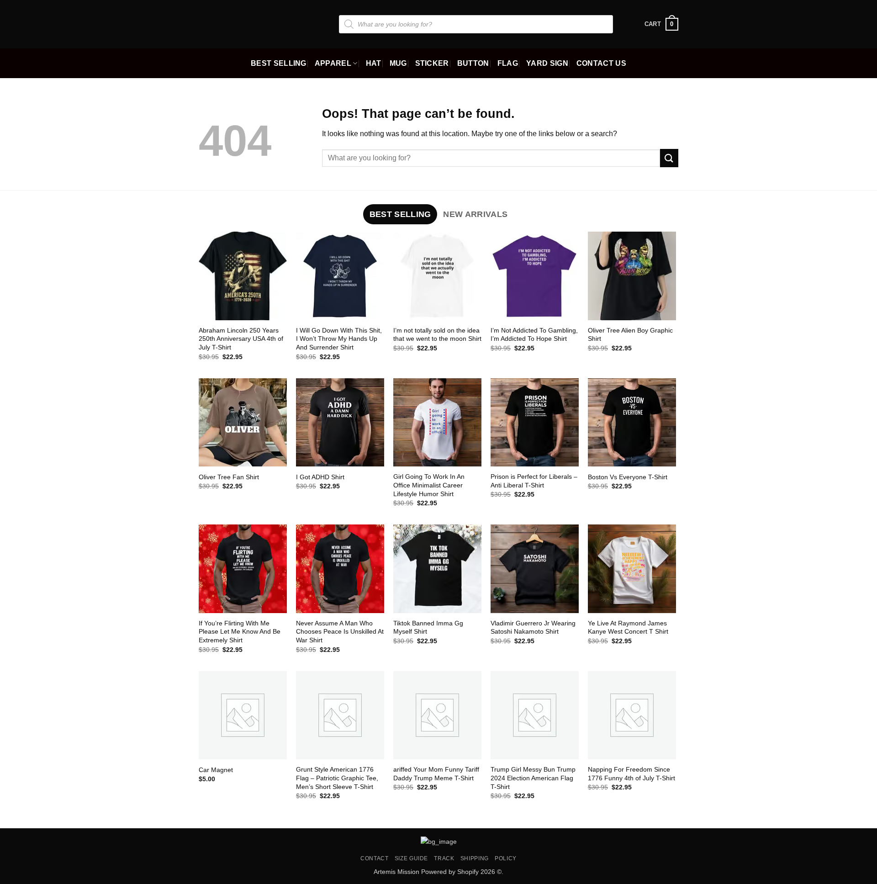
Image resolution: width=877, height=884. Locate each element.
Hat (373, 63)
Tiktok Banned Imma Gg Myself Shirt (428, 627)
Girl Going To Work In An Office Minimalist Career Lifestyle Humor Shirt (429, 485)
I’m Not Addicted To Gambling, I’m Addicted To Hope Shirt (534, 335)
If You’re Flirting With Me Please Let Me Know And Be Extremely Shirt (239, 631)
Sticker (432, 63)
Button (473, 63)
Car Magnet (216, 769)
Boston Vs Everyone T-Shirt (627, 477)
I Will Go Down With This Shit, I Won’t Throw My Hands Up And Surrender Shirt (339, 339)
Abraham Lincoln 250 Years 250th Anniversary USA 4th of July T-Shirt (241, 339)
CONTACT (374, 858)
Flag (507, 63)
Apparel (333, 63)
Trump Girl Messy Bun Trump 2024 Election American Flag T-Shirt (533, 778)
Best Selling (278, 63)
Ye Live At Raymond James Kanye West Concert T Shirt (628, 627)
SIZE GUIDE (411, 858)
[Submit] (669, 158)
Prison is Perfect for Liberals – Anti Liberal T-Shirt (534, 481)
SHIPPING (474, 858)
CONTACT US (601, 63)
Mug (398, 63)
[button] (661, 24)
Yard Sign (547, 63)
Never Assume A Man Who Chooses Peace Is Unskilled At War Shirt (340, 631)
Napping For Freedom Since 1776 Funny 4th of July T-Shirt (631, 774)
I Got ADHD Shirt (320, 477)
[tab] (400, 214)
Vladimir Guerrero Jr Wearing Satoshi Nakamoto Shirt (533, 627)
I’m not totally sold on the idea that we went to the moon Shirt (437, 335)
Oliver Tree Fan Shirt (229, 477)
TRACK (444, 858)
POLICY (506, 858)
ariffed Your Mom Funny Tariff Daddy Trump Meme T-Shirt (436, 774)
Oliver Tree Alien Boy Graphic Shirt (630, 335)
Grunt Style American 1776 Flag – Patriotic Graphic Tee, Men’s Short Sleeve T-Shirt (337, 778)
